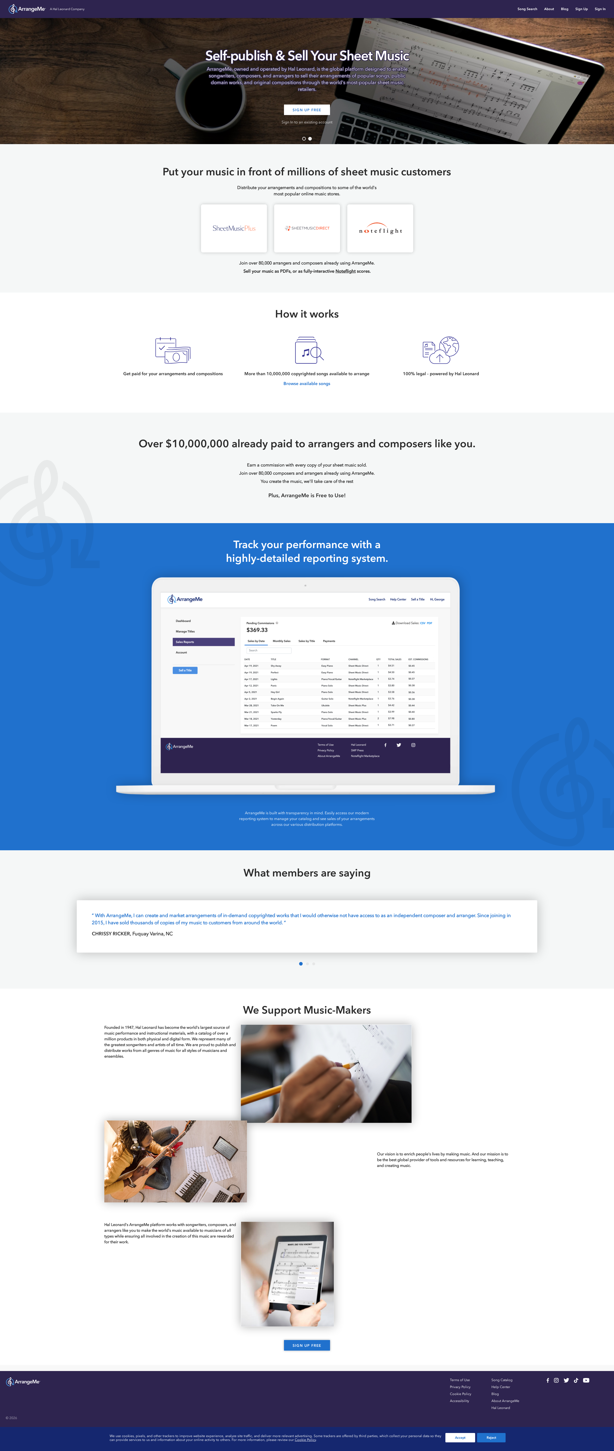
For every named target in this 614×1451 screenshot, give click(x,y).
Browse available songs (306, 383)
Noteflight (346, 271)
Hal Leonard (500, 1408)
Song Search (527, 9)
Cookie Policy (460, 1394)
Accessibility (459, 1401)
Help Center (500, 1387)
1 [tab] (304, 139)
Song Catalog (502, 1380)
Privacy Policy (460, 1387)
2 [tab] (310, 139)
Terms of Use (460, 1380)
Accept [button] (460, 1438)
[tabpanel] (307, 72)
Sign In (600, 9)
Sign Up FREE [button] (307, 110)
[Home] (27, 9)
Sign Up (581, 9)
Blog (564, 9)
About (549, 9)
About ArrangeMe (505, 1401)
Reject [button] (491, 1438)
